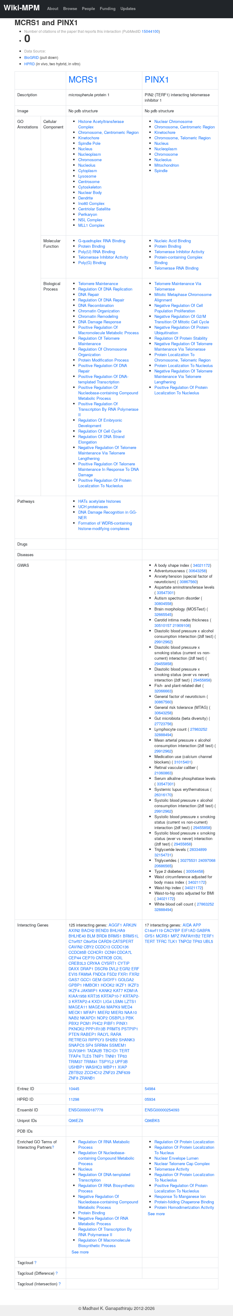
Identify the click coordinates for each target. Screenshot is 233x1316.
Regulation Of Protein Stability (181, 338)
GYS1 (150, 936)
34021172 (201, 565)
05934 (150, 1099)
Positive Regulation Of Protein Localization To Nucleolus (104, 482)
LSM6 (118, 1001)
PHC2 (97, 1023)
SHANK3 (127, 1039)
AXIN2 (74, 930)
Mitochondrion (166, 165)
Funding (108, 8)
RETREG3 (78, 1039)
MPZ (175, 936)
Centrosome (89, 181)
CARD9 (104, 941)
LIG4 (107, 1001)
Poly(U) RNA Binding (96, 251)
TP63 (122, 1056)
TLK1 (172, 941)
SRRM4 (101, 1045)
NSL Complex (90, 220)
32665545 (162, 614)
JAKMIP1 (89, 990)
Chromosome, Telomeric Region (182, 138)
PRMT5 (113, 1029)
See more (80, 1252)
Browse (70, 8)
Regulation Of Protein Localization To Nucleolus (184, 1177)
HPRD (29, 63)
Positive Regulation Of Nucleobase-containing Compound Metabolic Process (108, 392)
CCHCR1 (95, 952)
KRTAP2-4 (81, 1001)
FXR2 (134, 974)
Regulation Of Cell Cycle (99, 431)
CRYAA (93, 963)
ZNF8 (73, 1078)
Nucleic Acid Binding (172, 240)
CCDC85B (77, 952)
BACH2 (87, 930)
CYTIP (124, 963)
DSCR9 (101, 968)
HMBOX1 (91, 985)
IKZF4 (74, 990)
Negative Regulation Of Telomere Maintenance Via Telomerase (183, 346)
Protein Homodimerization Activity (184, 1207)
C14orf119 (154, 930)
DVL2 (113, 968)
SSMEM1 (117, 1045)
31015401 (182, 762)
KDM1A (131, 990)
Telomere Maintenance (98, 283)
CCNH (110, 952)
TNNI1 (110, 1056)
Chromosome (90, 159)
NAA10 (130, 1012)
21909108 (181, 625)
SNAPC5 (76, 1045)
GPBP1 (75, 985)
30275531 (188, 860)
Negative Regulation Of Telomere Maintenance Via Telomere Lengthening (107, 452)
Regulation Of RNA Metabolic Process (104, 1144)
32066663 (162, 691)
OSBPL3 (116, 1018)
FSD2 (112, 974)
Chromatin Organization (99, 311)
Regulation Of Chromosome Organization (102, 351)
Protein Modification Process (103, 360)
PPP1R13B (96, 1029)
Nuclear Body (90, 192)
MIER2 (104, 1012)
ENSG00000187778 (86, 1110)
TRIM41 (91, 1061)
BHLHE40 (77, 936)
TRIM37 (76, 1061)
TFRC (161, 941)
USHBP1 (76, 1067)
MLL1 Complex (91, 225)
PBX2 (74, 1023)
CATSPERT (123, 941)
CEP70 (88, 958)
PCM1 (85, 1023)
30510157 (162, 625)
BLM (91, 936)
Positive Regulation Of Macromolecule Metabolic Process (108, 329)
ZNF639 (123, 1072)
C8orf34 (90, 941)
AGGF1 (115, 925)
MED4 (126, 1007)
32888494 (162, 734)
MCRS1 (83, 79)
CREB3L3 (77, 963)
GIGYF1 (110, 979)
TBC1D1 (110, 1050)
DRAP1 (86, 968)
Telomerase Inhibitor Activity (103, 257)
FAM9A (85, 974)
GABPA (203, 930)
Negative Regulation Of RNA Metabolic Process (103, 1220)
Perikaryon (87, 214)
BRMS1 (115, 936)
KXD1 (97, 1001)
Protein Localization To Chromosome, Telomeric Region (182, 357)
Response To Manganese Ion (180, 1196)
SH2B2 (111, 1039)
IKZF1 (121, 985)
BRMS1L (131, 936)
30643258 (197, 570)
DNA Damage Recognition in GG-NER (107, 514)
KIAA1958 (77, 996)
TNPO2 (184, 941)
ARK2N (129, 925)
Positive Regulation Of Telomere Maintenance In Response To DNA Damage (108, 469)
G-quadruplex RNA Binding (101, 240)
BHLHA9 (117, 930)
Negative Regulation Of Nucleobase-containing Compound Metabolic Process (108, 1201)
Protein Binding (91, 246)
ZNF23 (109, 1072)
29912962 (162, 641)
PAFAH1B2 (190, 936)
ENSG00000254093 (162, 1110)
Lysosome (87, 176)
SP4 (89, 1045)
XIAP (122, 1067)
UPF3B (121, 1061)
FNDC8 (99, 974)
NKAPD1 (88, 1018)
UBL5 (208, 941)
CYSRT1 (108, 963)
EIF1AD (188, 930)
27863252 (198, 729)
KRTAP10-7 (111, 996)
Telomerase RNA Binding (176, 268)
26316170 (162, 794)
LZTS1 (130, 1001)
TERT (124, 1050)
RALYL (103, 1034)
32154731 (162, 855)
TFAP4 (75, 1056)
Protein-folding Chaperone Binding (184, 1202)
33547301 (165, 592)
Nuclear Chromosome (173, 121)
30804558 (162, 603)
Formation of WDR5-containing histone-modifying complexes (105, 525)
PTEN (74, 1034)
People (88, 8)
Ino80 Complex (91, 203)
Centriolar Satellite (94, 209)
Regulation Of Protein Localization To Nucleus (184, 1149)
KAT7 (118, 990)
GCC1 (85, 979)
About (52, 8)
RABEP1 (88, 1034)
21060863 (162, 773)
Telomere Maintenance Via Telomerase (177, 286)
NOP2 (102, 1018)
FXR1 (123, 974)
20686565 (162, 866)
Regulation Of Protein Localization (184, 1141)
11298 (74, 1099)
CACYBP (172, 930)
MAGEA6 (97, 1007)
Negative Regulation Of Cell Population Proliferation (178, 308)
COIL (118, 958)
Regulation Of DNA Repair (101, 300)
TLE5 (86, 1056)
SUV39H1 (77, 1050)
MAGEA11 (78, 1007)
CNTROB (104, 958)
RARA (115, 1034)
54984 (150, 1088)
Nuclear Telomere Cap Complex (182, 1163)
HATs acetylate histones (99, 501)
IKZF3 (133, 985)
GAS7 (74, 979)
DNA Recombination (96, 305)
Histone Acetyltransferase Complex (101, 124)
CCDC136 (120, 947)
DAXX (74, 968)
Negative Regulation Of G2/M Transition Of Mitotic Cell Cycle (181, 319)
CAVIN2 (76, 947)
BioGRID (31, 57)
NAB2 (74, 1018)
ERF (135, 968)
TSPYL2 (106, 1061)
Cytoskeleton (89, 187)
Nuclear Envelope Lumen (176, 1158)
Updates (128, 8)
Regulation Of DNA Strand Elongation (101, 439)
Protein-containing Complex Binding (178, 259)
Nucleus (85, 148)
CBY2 (89, 947)
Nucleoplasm (89, 154)
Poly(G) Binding (92, 262)
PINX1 (157, 79)
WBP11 (109, 1067)
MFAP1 (89, 1012)
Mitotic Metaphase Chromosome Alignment (182, 297)
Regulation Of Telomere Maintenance (99, 340)
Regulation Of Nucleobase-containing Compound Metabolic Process (106, 1158)
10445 (74, 1088)
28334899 (198, 849)
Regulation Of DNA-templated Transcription (104, 1177)
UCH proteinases (93, 506)
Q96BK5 (152, 1120)
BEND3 (102, 930)
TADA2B (94, 1050)
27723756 (162, 723)
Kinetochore (88, 138)
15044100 (150, 31)
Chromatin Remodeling (98, 316)
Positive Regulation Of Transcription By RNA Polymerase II (108, 409)
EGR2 (125, 968)
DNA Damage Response (99, 322)
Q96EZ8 (76, 1120)
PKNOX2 (76, 1029)
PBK (130, 1018)
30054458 (194, 871)
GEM (96, 979)
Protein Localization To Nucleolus (183, 365)
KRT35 (94, 996)
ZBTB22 (76, 1072)
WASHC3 (94, 1067)
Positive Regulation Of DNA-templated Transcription (103, 379)
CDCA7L (124, 952)
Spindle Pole (89, 143)
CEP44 (75, 958)
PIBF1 (109, 1023)
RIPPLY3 (96, 1039)
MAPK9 (113, 1007)
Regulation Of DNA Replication (105, 289)
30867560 (188, 581)
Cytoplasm (87, 170)
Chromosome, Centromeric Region (108, 132)
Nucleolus (87, 165)
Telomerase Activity (171, 1169)
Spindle (160, 170)
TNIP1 (98, 1056)
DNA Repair (88, 294)
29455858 (162, 663)
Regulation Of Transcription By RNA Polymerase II (105, 1231)
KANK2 (105, 990)
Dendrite (85, 198)
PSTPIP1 (129, 1029)
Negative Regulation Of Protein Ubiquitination (181, 329)
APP (197, 925)
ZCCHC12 (93, 1072)
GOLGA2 (126, 979)
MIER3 (117, 1012)
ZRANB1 (87, 1078)
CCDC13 (102, 947)
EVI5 (73, 974)
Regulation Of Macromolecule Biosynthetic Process (104, 1242)
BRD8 (101, 936)
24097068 (206, 860)
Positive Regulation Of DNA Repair (102, 368)
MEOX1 (75, 1012)
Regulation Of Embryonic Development (100, 422)
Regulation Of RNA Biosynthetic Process (106, 1188)
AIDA (187, 925)
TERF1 (207, 936)
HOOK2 (107, 985)
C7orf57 (75, 941)
